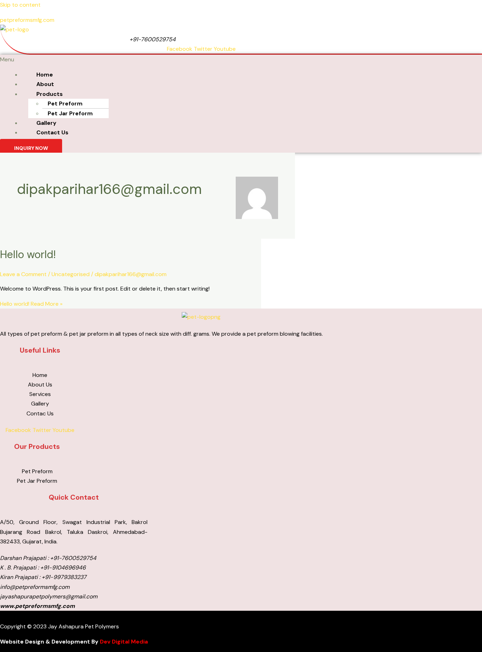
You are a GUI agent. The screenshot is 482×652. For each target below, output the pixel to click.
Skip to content (20, 4)
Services (40, 394)
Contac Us (40, 413)
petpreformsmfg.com (27, 20)
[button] (158, 59)
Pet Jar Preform (70, 113)
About (45, 84)
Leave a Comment (23, 274)
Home (44, 74)
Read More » (31, 303)
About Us (40, 384)
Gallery (46, 123)
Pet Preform (65, 103)
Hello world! (28, 254)
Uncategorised (71, 274)
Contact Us (52, 132)
